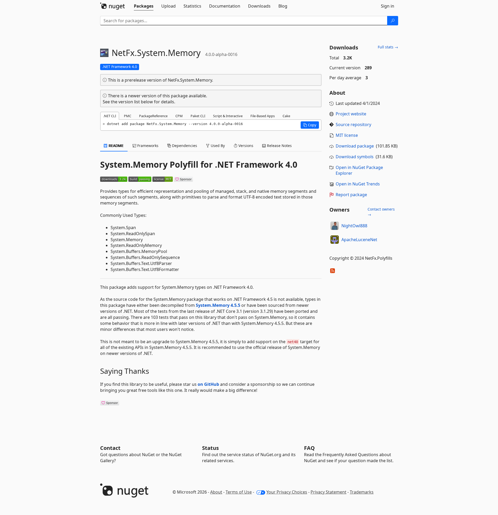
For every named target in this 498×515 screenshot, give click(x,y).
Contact (110, 447)
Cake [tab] (286, 116)
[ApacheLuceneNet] (334, 239)
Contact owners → (381, 212)
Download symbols (355, 157)
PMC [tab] (127, 116)
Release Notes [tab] (279, 145)
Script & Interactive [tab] (228, 116)
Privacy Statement (328, 492)
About (216, 492)
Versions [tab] (245, 145)
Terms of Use (239, 492)
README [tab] (116, 145)
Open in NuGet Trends (358, 184)
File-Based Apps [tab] (262, 116)
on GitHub (208, 384)
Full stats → (388, 46)
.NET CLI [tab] (109, 116)
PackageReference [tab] (153, 116)
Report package (351, 194)
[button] (310, 125)
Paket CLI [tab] (198, 116)
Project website (351, 114)
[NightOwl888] (334, 225)
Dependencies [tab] (184, 145)
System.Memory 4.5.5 (218, 305)
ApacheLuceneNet (359, 239)
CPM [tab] (179, 116)
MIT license (347, 135)
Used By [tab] (217, 145)
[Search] (392, 20)
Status (210, 447)
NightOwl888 (354, 226)
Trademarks (362, 492)
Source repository (353, 124)
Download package (355, 146)
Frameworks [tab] (147, 145)
